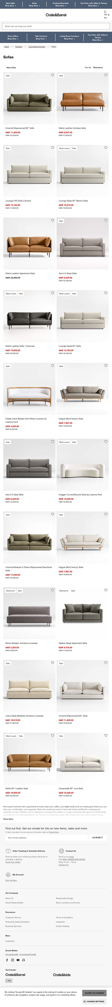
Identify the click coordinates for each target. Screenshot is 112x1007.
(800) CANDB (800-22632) (74, 859)
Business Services (13, 926)
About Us (9, 898)
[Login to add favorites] (52, 75)
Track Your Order (12, 862)
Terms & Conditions (64, 917)
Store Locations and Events (68, 902)
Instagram (12, 960)
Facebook (7, 960)
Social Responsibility (14, 902)
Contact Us (71, 851)
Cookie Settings (63, 926)
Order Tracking (19, 851)
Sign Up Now (11, 880)
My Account (18, 874)
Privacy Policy (54, 832)
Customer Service (13, 917)
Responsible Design (64, 898)
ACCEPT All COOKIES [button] (94, 993)
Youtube (18, 960)
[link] (10, 14)
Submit (97, 837)
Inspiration (60, 922)
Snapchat (23, 960)
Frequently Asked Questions (17, 922)
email (71, 856)
